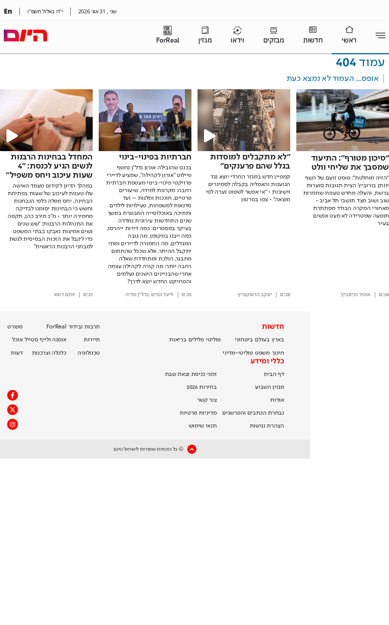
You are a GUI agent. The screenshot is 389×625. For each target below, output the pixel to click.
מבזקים (273, 40)
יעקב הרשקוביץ (255, 294)
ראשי (349, 40)
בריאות (177, 340)
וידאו (237, 40)
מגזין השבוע (269, 387)
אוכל (17, 340)
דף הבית (274, 374)
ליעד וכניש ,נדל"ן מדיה (149, 294)
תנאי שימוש (203, 426)
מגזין (205, 40)
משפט (262, 353)
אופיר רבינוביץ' (355, 294)
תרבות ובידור (84, 327)
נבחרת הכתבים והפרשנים (253, 413)
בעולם (262, 340)
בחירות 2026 (202, 387)
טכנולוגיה (88, 353)
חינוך (278, 353)
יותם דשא (64, 294)
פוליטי (213, 340)
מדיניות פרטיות (198, 413)
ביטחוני (244, 340)
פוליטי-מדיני (238, 353)
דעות (17, 353)
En (8, 11)
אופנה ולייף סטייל (45, 340)
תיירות (92, 340)
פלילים (196, 340)
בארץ (278, 340)
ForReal (167, 40)
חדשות (313, 40)
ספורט (14, 327)
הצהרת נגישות (267, 426)
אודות (277, 400)
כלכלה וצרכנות (49, 353)
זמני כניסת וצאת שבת (191, 374)
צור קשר (207, 400)
